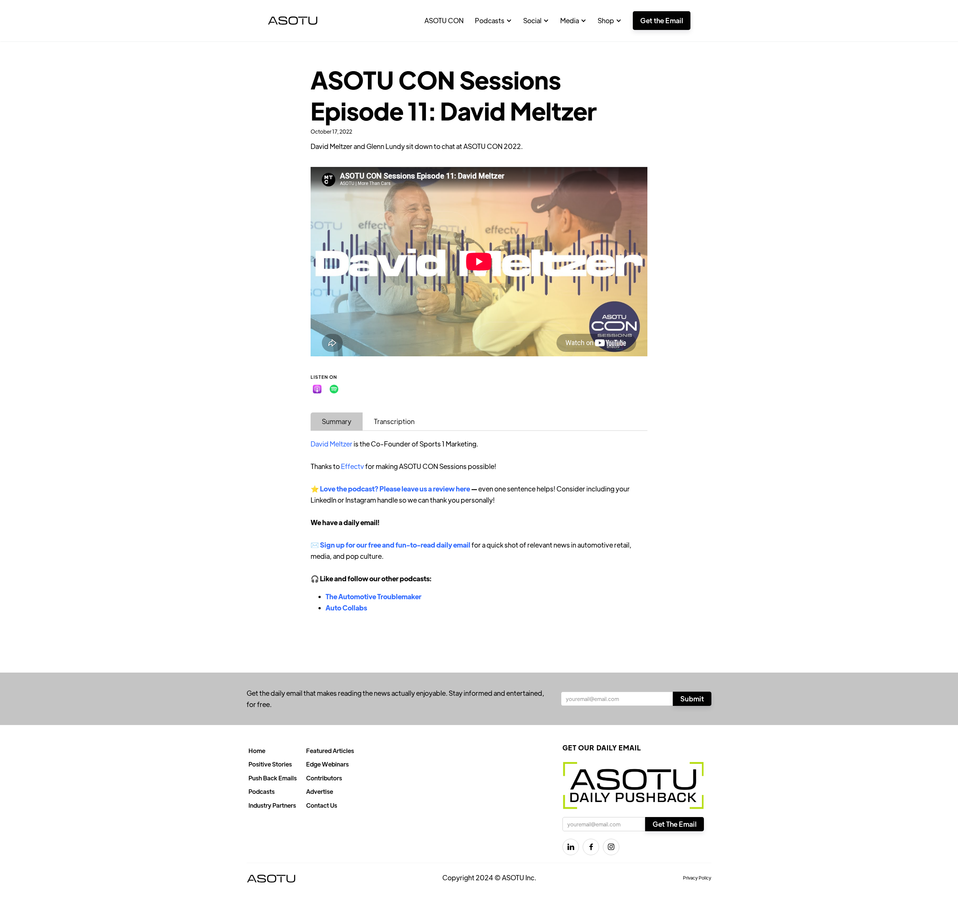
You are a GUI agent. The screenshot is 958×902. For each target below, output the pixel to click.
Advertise (319, 791)
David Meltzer (332, 443)
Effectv (352, 466)
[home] (293, 20)
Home (256, 751)
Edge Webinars (327, 764)
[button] (493, 20)
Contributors (324, 778)
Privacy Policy (697, 878)
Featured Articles (330, 751)
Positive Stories (270, 764)
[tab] (337, 421)
